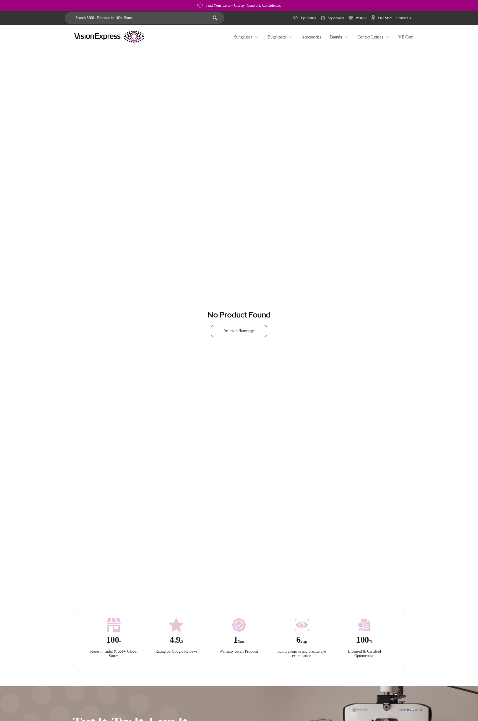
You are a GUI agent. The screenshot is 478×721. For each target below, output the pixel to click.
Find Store (385, 18)
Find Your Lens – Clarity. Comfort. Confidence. (243, 5)
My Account (336, 18)
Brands (336, 37)
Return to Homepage (239, 331)
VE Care (405, 37)
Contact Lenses (370, 37)
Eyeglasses (276, 37)
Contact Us (403, 18)
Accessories (311, 37)
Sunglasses (243, 37)
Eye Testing (308, 18)
